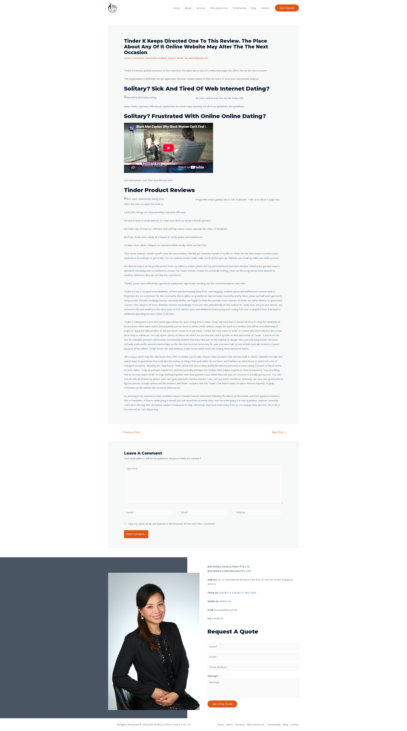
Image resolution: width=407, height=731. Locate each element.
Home (176, 8)
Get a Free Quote (222, 704)
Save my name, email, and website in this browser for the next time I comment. (171, 523)
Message (213, 675)
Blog (253, 8)
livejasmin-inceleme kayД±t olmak (164, 57)
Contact (265, 8)
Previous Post (130, 432)
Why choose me (219, 8)
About (188, 8)
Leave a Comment (134, 57)
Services (200, 8)
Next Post (279, 432)
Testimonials (239, 8)
